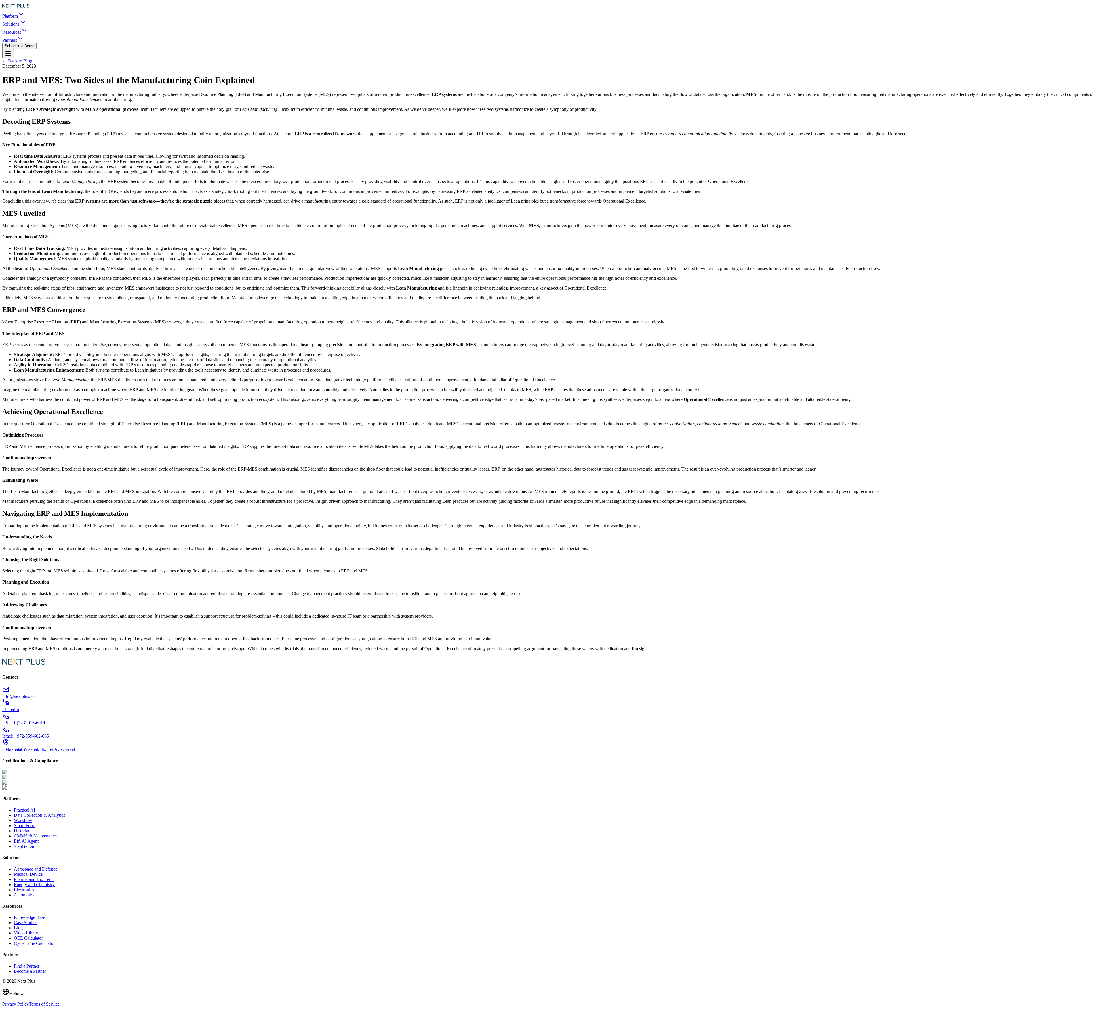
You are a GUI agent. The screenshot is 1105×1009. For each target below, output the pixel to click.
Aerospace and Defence (35, 869)
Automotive (24, 894)
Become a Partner (30, 971)
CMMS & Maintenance (35, 835)
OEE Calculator (28, 938)
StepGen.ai (24, 846)
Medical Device (28, 874)
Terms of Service (44, 1004)
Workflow (23, 820)
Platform (10, 16)
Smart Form (24, 825)
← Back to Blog (17, 60)
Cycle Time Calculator (34, 943)
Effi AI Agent (26, 841)
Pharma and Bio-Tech (34, 879)
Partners (9, 40)
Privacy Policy (15, 1004)
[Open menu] (8, 53)
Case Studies (25, 922)
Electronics (24, 889)
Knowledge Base (29, 917)
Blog (18, 927)
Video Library (26, 932)
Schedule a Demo (19, 46)
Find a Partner (26, 966)
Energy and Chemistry (34, 884)
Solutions (10, 24)
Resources (11, 32)
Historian (22, 830)
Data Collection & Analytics (39, 815)
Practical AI (24, 810)
